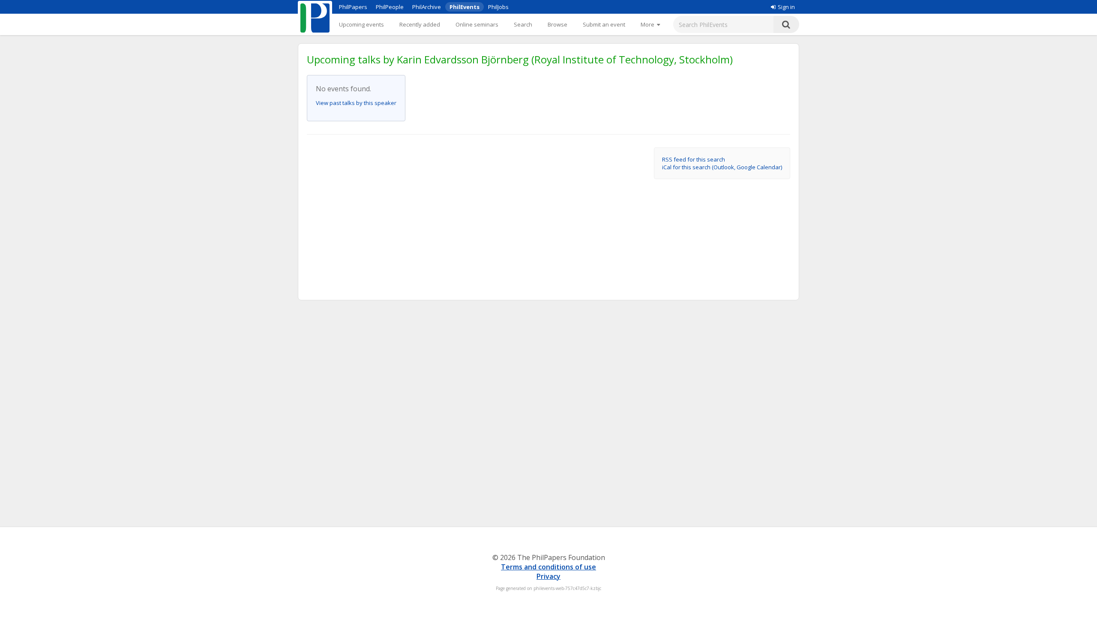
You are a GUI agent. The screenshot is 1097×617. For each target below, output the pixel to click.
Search (523, 24)
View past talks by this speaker (356, 103)
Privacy (548, 576)
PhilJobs (498, 7)
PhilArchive (426, 7)
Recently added (419, 24)
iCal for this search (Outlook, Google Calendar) (722, 167)
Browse (557, 24)
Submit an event (604, 24)
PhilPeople (390, 7)
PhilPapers (353, 7)
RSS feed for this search (693, 159)
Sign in (786, 7)
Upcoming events (361, 24)
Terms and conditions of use (548, 567)
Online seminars (477, 24)
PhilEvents (465, 7)
